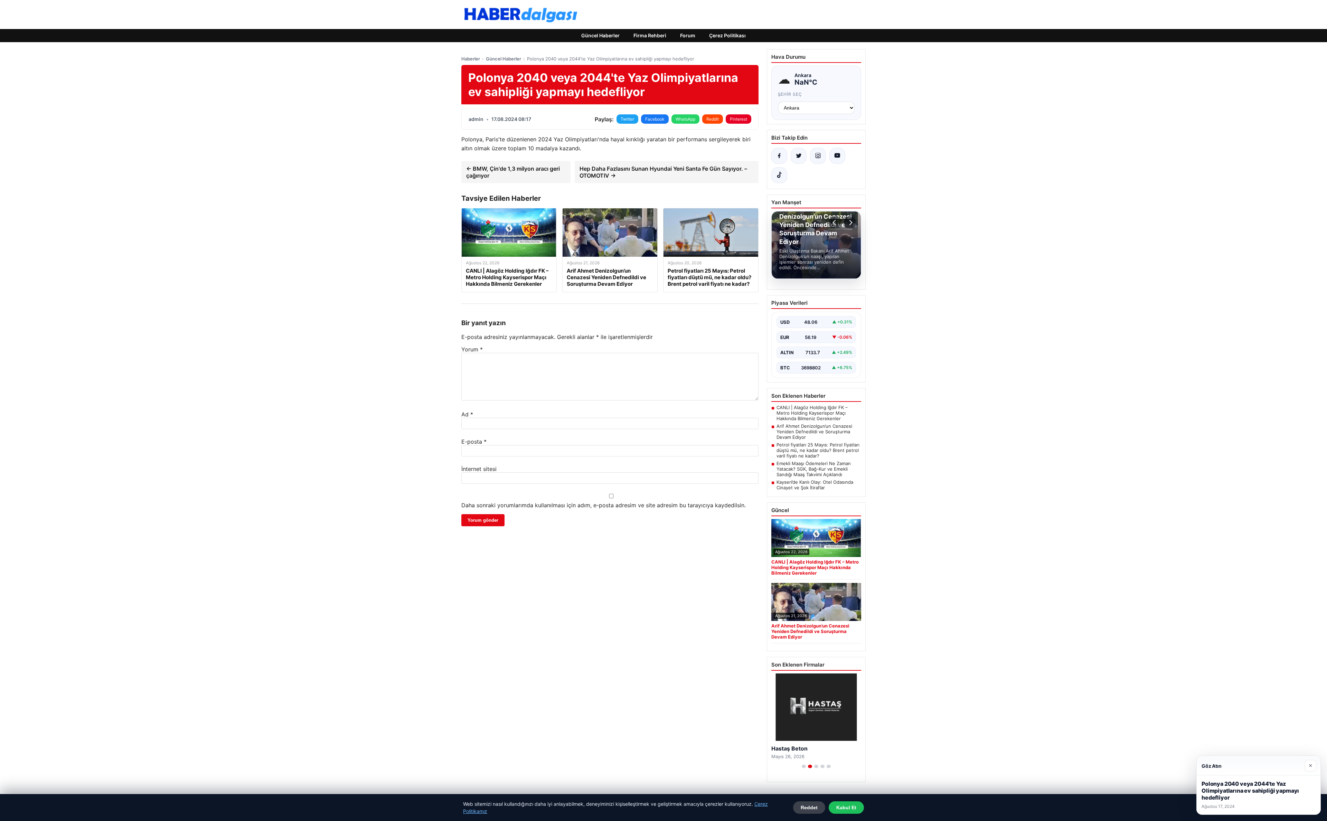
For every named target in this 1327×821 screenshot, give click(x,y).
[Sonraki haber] (850, 222)
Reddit (712, 119)
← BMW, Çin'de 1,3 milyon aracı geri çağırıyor (513, 172)
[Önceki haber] (835, 222)
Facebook (655, 119)
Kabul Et (846, 807)
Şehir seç (790, 94)
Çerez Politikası (727, 35)
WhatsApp (685, 119)
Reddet (809, 807)
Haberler (470, 59)
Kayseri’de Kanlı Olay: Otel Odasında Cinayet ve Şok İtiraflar (815, 484)
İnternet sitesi (479, 468)
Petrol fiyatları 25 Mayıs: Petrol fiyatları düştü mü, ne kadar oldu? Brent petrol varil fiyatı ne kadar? (818, 450)
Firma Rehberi (649, 35)
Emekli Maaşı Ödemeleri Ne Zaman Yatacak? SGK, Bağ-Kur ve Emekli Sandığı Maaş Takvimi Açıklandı (814, 469)
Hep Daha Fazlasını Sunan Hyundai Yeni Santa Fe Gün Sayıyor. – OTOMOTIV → (663, 172)
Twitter (627, 119)
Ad (467, 414)
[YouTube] (837, 156)
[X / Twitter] (799, 156)
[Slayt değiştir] (804, 766)
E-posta (474, 441)
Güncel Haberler (600, 35)
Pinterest (738, 119)
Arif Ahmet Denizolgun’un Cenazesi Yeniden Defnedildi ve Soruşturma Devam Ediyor (814, 431)
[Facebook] (779, 156)
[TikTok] (779, 175)
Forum (687, 35)
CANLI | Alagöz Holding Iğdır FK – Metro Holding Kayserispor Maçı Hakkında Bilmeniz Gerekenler (812, 413)
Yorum (472, 349)
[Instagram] (818, 156)
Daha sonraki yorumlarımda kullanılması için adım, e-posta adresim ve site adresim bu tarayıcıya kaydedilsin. (603, 505)
